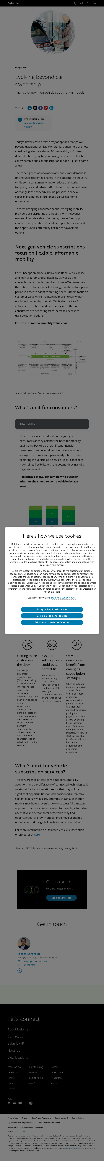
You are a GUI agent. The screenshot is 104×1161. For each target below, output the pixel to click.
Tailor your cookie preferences (52, 622)
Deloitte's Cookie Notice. (63, 597)
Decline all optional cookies (52, 615)
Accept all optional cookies (52, 609)
